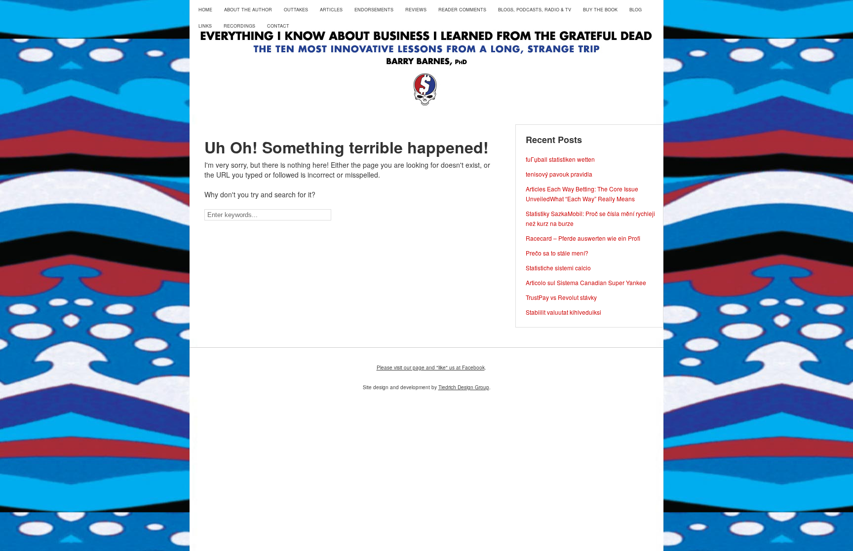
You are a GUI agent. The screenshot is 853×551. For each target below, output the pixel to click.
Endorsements (373, 9)
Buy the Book (600, 9)
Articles (331, 9)
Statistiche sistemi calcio (558, 267)
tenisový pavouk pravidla (559, 174)
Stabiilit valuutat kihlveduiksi (563, 312)
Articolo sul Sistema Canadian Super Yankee (586, 282)
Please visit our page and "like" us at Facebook (431, 367)
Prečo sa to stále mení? (557, 253)
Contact (278, 26)
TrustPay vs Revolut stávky (561, 297)
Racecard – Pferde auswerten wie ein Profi (583, 238)
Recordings (239, 26)
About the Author (248, 9)
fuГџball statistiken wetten (560, 159)
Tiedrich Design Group (463, 387)
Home (205, 9)
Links (205, 26)
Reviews (415, 9)
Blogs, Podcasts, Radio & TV (534, 9)
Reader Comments (462, 9)
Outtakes (296, 9)
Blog (635, 9)
